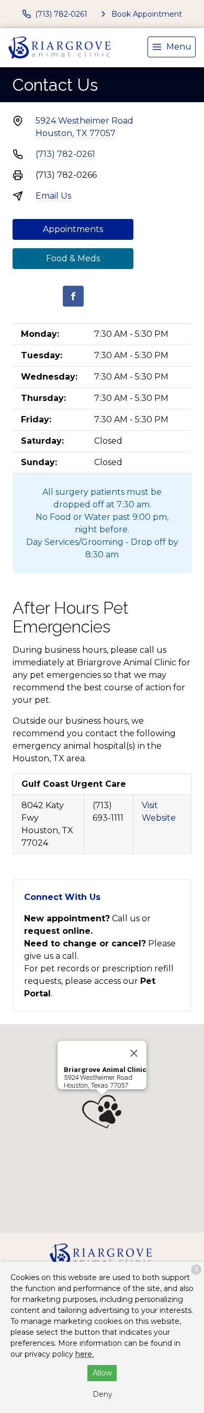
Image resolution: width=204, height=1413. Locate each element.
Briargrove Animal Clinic (105, 1070)
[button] (102, 1111)
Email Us (53, 196)
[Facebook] (73, 296)
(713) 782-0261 (65, 154)
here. (84, 1354)
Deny (102, 1394)
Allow (102, 1373)
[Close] (133, 1053)
